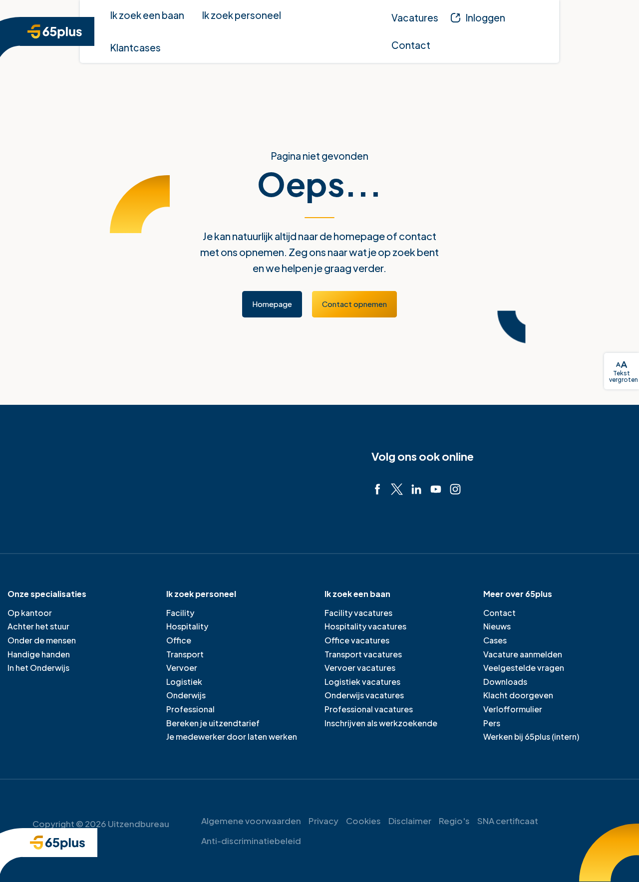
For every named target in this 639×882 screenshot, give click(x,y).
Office (178, 640)
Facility (180, 612)
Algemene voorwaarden (251, 820)
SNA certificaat (507, 820)
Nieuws (497, 626)
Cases (495, 640)
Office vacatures (356, 640)
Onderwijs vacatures (364, 695)
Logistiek (184, 681)
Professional (190, 709)
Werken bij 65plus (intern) (531, 736)
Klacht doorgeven (518, 695)
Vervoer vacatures (359, 667)
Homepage (272, 303)
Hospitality (187, 626)
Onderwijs (186, 695)
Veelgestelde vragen (523, 667)
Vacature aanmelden (522, 654)
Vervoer (181, 667)
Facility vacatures (358, 612)
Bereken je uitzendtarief (213, 723)
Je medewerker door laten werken (231, 736)
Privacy (323, 820)
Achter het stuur (38, 626)
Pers (491, 723)
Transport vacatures (363, 654)
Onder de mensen (41, 640)
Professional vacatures (368, 709)
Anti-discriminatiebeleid (251, 840)
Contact (499, 612)
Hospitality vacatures (365, 626)
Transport (185, 654)
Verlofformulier (512, 709)
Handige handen (38, 654)
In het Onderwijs (38, 667)
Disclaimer (409, 820)
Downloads (505, 681)
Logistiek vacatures (362, 681)
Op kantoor (29, 612)
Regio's (454, 820)
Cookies (363, 820)
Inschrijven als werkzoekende (380, 723)
